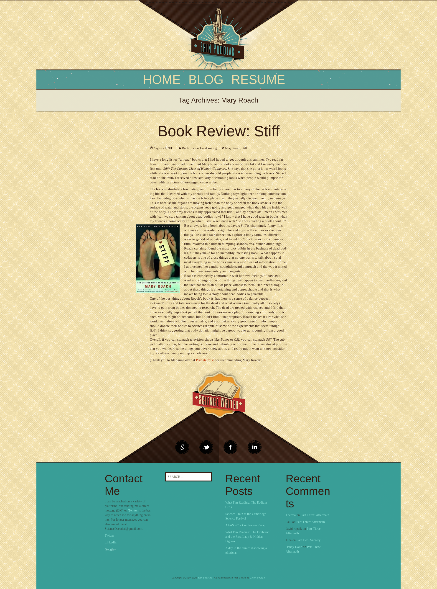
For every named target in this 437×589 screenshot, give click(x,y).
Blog (206, 79)
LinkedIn (111, 542)
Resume (258, 79)
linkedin (231, 447)
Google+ (110, 549)
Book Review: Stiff (218, 131)
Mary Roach (232, 148)
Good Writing (208, 148)
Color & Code (257, 577)
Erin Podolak (205, 577)
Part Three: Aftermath (315, 515)
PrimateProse (205, 360)
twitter (206, 447)
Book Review (190, 148)
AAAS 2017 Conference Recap (245, 525)
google (182, 447)
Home (162, 79)
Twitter (133, 510)
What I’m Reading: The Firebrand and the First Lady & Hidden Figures (247, 536)
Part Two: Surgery (308, 540)
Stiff (244, 148)
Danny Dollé (294, 547)
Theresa (291, 515)
